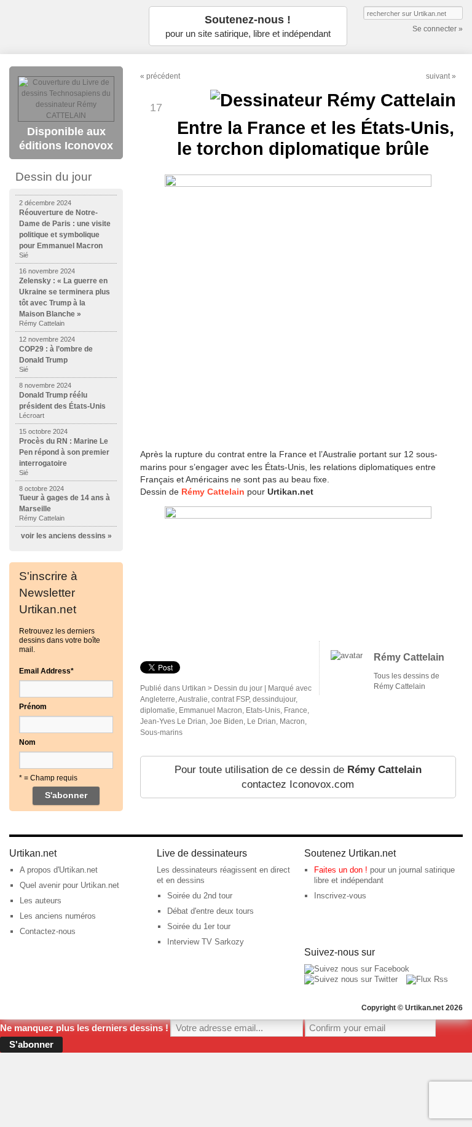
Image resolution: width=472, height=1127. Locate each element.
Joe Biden (226, 721)
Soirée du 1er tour (198, 926)
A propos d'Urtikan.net (59, 869)
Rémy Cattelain (213, 492)
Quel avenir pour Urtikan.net (69, 885)
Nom (27, 742)
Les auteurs (40, 900)
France (295, 710)
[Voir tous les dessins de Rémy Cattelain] (347, 655)
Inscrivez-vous (340, 895)
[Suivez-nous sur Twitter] (351, 979)
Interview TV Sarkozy (205, 941)
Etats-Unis (263, 710)
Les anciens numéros (58, 916)
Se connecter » (437, 29)
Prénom (33, 706)
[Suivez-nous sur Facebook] (356, 968)
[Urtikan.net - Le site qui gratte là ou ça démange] (70, 26)
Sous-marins (161, 732)
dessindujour (274, 699)
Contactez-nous (48, 931)
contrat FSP (230, 699)
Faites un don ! (341, 869)
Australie (193, 699)
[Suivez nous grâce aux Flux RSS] (427, 979)
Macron (292, 721)
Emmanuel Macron (210, 710)
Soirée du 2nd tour (199, 895)
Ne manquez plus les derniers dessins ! (84, 1028)
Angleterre (157, 699)
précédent (163, 76)
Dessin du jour (238, 688)
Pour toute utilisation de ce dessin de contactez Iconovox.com (298, 777)
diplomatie (157, 710)
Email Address (46, 671)
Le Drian (261, 721)
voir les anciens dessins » (66, 536)
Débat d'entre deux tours (210, 911)
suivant (438, 76)
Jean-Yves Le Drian (173, 721)
